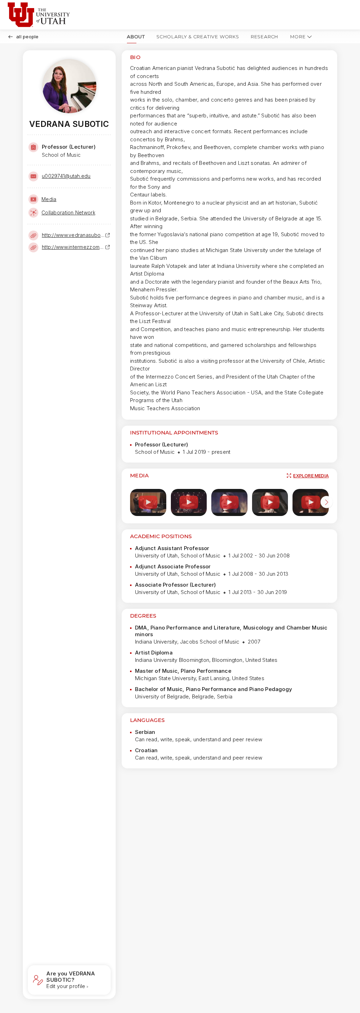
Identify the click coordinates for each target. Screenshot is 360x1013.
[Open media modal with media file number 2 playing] (189, 502)
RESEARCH (264, 36)
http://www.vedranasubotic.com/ (73, 235)
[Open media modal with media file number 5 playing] (310, 502)
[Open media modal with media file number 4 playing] (270, 502)
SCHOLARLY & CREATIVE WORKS (197, 36)
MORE (298, 36)
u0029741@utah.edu (66, 176)
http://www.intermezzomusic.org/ (73, 247)
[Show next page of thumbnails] (326, 503)
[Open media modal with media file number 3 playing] (229, 502)
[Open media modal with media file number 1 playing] (148, 502)
